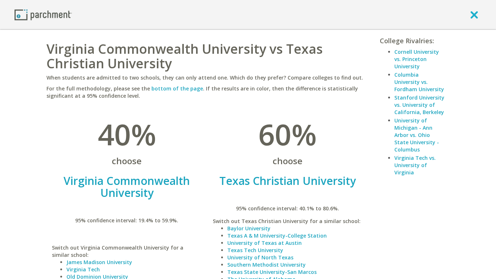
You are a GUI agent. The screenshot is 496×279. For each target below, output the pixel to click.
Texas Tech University (255, 250)
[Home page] (43, 14)
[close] (474, 14)
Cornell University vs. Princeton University (416, 59)
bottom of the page (177, 88)
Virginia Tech (83, 269)
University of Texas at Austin (264, 242)
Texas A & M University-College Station (277, 235)
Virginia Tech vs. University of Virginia (415, 165)
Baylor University (249, 228)
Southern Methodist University (266, 264)
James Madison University (99, 262)
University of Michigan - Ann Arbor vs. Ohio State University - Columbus (416, 135)
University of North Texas (260, 257)
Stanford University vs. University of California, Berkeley (419, 105)
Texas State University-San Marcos (272, 271)
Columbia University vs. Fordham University (419, 82)
